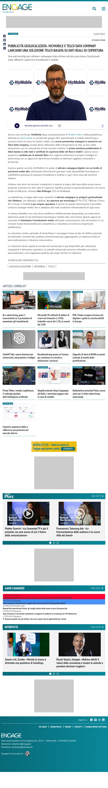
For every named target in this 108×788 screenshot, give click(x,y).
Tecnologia (13, 34)
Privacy (68, 726)
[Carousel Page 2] (54, 543)
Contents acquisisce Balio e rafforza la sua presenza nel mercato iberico (15, 430)
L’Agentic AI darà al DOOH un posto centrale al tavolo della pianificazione (89, 357)
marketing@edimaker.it (22, 747)
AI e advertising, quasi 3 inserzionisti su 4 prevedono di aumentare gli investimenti (17, 318)
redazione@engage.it (21, 744)
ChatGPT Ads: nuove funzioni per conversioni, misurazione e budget (19, 356)
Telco (51, 266)
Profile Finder (75, 134)
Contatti (78, 726)
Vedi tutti (96, 496)
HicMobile (39, 266)
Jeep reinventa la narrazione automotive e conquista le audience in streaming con (40, 613)
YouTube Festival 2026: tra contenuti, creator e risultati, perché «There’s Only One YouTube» (38, 598)
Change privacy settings (96, 726)
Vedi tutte (96, 627)
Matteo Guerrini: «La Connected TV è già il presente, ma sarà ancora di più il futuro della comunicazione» (26, 532)
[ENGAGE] (17, 7)
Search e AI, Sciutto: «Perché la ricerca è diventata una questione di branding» (25, 661)
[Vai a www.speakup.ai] (102, 125)
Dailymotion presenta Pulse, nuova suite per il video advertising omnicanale (89, 393)
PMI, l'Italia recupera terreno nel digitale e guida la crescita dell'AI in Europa (88, 318)
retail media (26, 138)
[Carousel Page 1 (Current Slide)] (50, 543)
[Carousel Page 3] (58, 543)
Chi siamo (43, 726)
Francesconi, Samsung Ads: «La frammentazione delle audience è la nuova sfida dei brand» (78, 532)
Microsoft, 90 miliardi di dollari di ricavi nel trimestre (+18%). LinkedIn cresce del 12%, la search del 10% (54, 319)
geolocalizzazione (20, 266)
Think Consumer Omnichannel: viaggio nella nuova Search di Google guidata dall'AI (34, 603)
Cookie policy (56, 726)
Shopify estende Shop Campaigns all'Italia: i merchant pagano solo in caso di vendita (53, 393)
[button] (103, 8)
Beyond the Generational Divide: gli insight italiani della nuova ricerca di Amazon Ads (35, 608)
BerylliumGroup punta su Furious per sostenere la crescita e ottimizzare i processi (53, 357)
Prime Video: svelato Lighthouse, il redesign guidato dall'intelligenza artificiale (18, 393)
